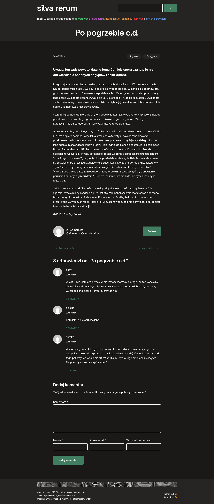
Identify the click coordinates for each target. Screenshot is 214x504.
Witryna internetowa (138, 440)
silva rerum (57, 8)
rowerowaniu (83, 18)
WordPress (52, 499)
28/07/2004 (71, 275)
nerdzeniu (98, 18)
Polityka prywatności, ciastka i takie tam (56, 495)
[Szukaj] (170, 8)
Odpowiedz (72, 299)
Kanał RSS (170, 494)
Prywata (134, 56)
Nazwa (58, 440)
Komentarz (60, 401)
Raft (74, 499)
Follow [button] (152, 231)
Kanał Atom (169, 497)
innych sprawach (156, 18)
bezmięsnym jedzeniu (118, 18)
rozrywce (138, 18)
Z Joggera (151, 56)
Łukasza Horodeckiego (57, 18)
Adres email (98, 440)
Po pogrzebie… (67, 248)
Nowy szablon (146, 248)
